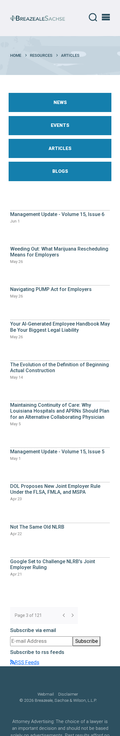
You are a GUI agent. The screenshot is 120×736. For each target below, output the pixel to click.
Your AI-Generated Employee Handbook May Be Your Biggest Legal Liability (60, 327)
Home (15, 55)
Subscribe (86, 641)
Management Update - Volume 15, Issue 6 (57, 214)
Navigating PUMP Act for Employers (51, 289)
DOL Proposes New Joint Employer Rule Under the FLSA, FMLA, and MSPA (55, 489)
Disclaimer (68, 694)
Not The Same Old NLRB (37, 527)
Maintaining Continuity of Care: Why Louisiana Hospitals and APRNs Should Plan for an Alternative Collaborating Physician (59, 411)
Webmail (46, 694)
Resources (41, 55)
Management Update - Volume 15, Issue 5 (57, 452)
